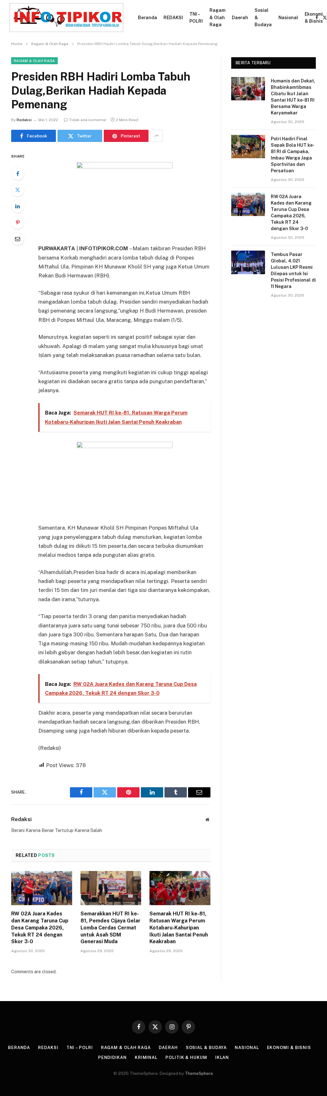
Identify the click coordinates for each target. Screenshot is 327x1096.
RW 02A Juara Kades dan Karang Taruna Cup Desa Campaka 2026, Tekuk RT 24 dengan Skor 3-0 (39, 927)
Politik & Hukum (186, 1057)
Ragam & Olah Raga (217, 17)
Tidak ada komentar (88, 120)
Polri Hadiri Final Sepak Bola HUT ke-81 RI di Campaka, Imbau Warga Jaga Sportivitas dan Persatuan (293, 154)
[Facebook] (17, 173)
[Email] (17, 238)
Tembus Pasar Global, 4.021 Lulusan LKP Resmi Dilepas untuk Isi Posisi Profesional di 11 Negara (293, 270)
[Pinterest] (17, 222)
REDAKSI (173, 17)
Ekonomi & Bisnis (314, 18)
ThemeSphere (199, 1073)
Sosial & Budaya (263, 17)
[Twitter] (17, 189)
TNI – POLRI (196, 18)
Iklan (222, 1057)
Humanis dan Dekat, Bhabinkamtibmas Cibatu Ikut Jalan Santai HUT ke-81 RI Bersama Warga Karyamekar (293, 96)
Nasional (288, 17)
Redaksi (24, 120)
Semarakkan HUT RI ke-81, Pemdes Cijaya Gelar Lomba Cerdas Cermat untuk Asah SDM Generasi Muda (110, 927)
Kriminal (146, 1057)
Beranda (147, 17)
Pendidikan (112, 1057)
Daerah (240, 17)
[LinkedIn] (17, 206)
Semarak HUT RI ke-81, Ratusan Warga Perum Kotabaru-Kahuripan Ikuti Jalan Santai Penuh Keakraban (178, 927)
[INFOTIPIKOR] (66, 17)
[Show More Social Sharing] (156, 136)
